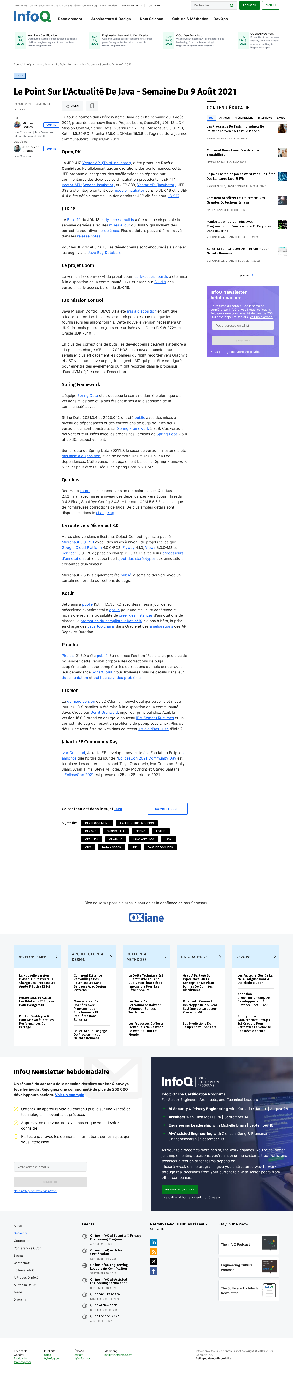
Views (150, 547)
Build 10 (74, 219)
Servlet (68, 553)
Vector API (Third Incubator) (106, 163)
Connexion (22, 1240)
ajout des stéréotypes (136, 558)
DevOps (220, 18)
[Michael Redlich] (17, 124)
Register (249, 5)
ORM (88, 847)
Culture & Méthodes (190, 18)
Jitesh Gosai (216, 162)
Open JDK (91, 839)
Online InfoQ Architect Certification (107, 1252)
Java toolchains (101, 626)
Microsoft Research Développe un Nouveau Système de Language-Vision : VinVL (200, 1006)
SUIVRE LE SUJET (167, 809)
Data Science (151, 18)
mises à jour (119, 225)
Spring (140, 831)
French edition (130, 5)
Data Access (111, 847)
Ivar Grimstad (73, 752)
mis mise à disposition (81, 456)
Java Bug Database (104, 252)
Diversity (20, 1299)
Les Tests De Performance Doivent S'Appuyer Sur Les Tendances (144, 1006)
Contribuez (22, 1263)
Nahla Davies (216, 210)
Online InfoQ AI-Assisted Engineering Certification (109, 1281)
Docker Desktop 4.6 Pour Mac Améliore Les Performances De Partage (36, 1021)
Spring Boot (167, 434)
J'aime (75, 106)
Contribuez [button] (153, 5)
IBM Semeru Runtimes (155, 718)
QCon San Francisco (105, 1294)
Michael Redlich (27, 125)
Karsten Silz (216, 186)
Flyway (128, 547)
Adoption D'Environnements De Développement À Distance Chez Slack (254, 999)
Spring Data (87, 395)
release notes (88, 236)
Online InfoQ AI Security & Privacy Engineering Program (115, 1237)
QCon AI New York (103, 1305)
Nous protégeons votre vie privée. (235, 352)
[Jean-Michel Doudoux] (17, 148)
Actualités (43, 64)
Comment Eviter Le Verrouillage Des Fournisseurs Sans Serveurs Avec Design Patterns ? (90, 983)
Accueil (19, 1226)
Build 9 (160, 282)
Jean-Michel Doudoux (31, 148)
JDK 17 (173, 195)
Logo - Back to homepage (33, 16)
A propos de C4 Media (25, 1288)
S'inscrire (21, 1233)
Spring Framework (133, 428)
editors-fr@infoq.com (82, 1356)
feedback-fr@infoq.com (22, 1360)
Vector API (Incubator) (156, 184)
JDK (134, 847)
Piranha (68, 655)
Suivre (51, 124)
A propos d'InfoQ (26, 1277)
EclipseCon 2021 (79, 774)
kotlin (161, 831)
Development (70, 18)
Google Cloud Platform (82, 547)
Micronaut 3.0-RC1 (78, 542)
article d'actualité (153, 729)
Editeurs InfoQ (24, 1270)
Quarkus (115, 839)
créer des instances (136, 615)
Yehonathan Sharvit (222, 237)
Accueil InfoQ (22, 64)
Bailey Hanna (216, 138)
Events (19, 1255)
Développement (97, 823)
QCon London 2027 (104, 1316)
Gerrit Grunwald (104, 712)
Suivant (245, 275)
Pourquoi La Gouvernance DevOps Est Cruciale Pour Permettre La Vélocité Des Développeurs (254, 1023)
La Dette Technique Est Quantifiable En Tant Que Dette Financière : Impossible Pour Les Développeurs (145, 983)
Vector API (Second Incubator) (88, 184)
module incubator (129, 190)
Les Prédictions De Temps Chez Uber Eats (199, 1025)
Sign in (271, 5)
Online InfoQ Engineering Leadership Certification (109, 1267)
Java (20, 75)
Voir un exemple (261, 317)
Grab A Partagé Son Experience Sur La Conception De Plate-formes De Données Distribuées (199, 983)
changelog (105, 512)
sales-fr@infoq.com (52, 1356)
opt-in (114, 609)
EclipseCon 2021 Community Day (147, 758)
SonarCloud (102, 672)
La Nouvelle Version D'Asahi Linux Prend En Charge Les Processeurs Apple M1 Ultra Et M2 (37, 981)
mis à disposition (141, 311)
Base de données (160, 847)
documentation (75, 677)
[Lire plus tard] (92, 106)
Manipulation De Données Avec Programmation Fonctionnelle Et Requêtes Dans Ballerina (239, 226)
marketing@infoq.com (118, 1354)
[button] (243, 340)
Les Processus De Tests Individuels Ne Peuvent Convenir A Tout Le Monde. (145, 1029)
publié (140, 417)
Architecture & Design (111, 18)
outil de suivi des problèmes (118, 677)
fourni (85, 490)
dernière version (81, 701)
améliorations (161, 626)
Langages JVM (143, 839)
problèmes (109, 230)
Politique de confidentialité (213, 1358)
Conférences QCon (27, 1248)
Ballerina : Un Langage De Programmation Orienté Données (90, 1034)
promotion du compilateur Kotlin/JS (111, 620)
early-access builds (117, 219)
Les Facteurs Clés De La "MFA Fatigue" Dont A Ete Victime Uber (255, 979)
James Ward (236, 186)
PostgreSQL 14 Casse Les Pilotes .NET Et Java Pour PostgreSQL (36, 1001)
